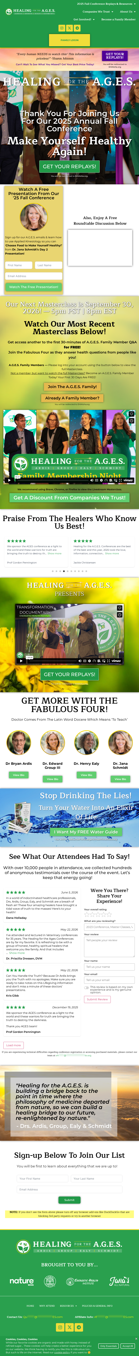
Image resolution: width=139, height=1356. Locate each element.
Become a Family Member (118, 19)
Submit (69, 1200)
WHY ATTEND (47, 1306)
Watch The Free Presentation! (33, 287)
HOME (30, 1306)
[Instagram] (61, 28)
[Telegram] (77, 28)
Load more (13, 1045)
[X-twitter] (69, 28)
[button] (52, 571)
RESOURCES (67, 1306)
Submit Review (97, 999)
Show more (45, 553)
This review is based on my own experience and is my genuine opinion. (111, 990)
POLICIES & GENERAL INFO (97, 1306)
